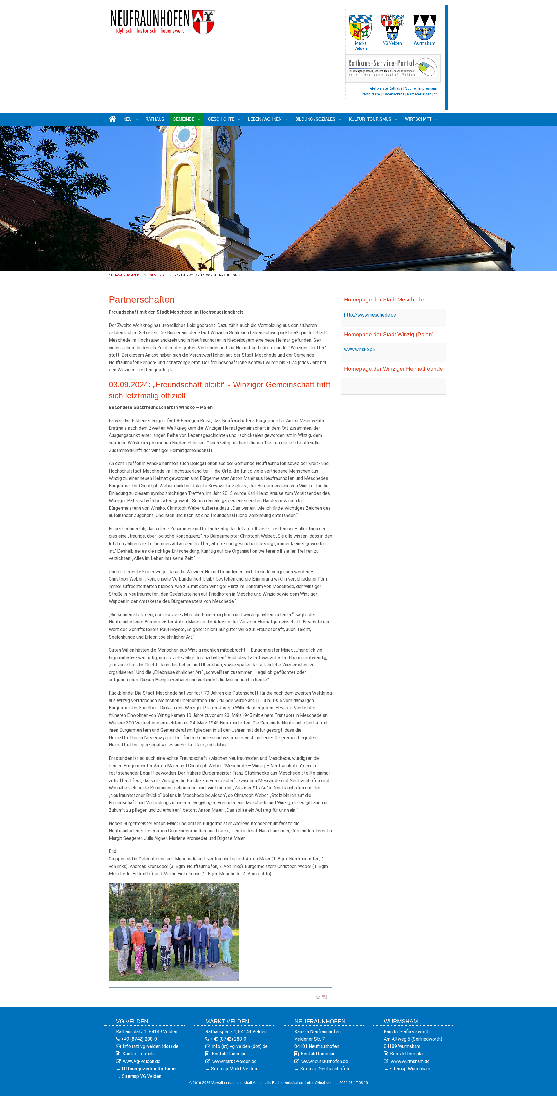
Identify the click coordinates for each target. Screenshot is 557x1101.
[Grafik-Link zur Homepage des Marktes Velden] (360, 25)
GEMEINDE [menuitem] (183, 119)
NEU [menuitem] (127, 119)
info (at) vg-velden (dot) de (150, 1046)
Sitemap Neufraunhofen (324, 1068)
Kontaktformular (139, 1054)
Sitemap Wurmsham (410, 1068)
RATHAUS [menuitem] (154, 119)
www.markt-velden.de (234, 1061)
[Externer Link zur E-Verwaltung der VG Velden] (393, 66)
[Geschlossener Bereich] (435, 94)
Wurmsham (424, 43)
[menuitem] (111, 119)
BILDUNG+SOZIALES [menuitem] (315, 119)
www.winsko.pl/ (360, 349)
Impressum (427, 88)
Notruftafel (371, 94)
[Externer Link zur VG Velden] (392, 25)
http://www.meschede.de (370, 315)
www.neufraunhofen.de (324, 1061)
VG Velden (392, 43)
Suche (410, 88)
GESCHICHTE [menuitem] (221, 119)
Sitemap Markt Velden (234, 1068)
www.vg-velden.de (141, 1061)
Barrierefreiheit (419, 94)
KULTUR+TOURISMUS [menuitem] (370, 119)
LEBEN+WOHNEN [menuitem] (265, 119)
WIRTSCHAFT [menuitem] (418, 119)
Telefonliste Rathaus (385, 88)
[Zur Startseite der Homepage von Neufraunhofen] (162, 20)
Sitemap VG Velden (141, 1076)
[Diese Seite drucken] (318, 996)
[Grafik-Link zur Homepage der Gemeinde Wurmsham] (424, 25)
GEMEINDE (158, 275)
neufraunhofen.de (125, 275)
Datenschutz (393, 94)
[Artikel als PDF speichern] (324, 996)
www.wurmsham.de (410, 1061)
